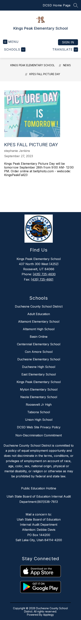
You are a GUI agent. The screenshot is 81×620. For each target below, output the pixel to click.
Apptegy (48, 614)
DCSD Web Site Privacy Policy (38, 427)
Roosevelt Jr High (39, 404)
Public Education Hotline (38, 488)
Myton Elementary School (38, 389)
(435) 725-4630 (44, 274)
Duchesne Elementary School (38, 359)
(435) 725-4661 (42, 279)
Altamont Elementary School (38, 321)
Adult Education (38, 314)
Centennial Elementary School (38, 344)
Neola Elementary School (38, 397)
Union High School (38, 420)
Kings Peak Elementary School (32, 65)
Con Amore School (39, 352)
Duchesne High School (38, 367)
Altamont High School (38, 329)
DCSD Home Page (56, 5)
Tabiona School (38, 412)
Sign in (68, 42)
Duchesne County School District (39, 306)
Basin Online (38, 336)
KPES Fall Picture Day (44, 74)
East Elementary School (38, 374)
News (67, 65)
